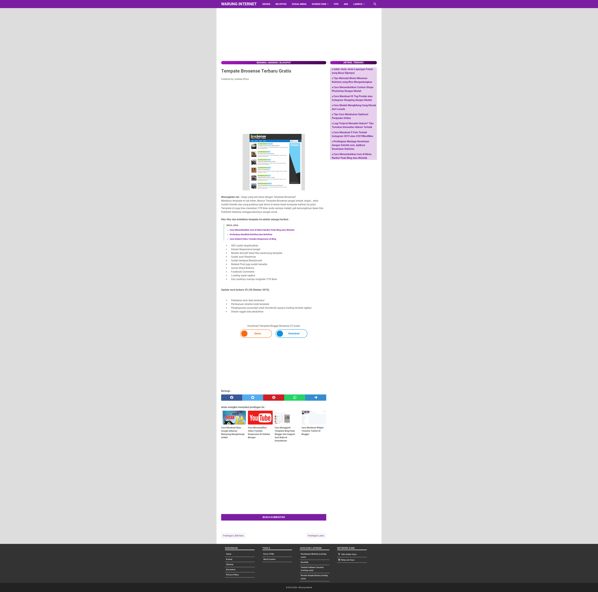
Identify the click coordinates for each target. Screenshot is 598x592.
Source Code (319, 4)
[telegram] (315, 397)
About (228, 554)
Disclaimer (231, 569)
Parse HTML (268, 554)
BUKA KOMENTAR (274, 517)
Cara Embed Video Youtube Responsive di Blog (253, 239)
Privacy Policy (232, 575)
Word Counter (269, 559)
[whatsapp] (294, 397)
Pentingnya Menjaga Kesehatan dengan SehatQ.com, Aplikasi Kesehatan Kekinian (350, 145)
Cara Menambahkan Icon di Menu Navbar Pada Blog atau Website (262, 230)
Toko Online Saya (348, 554)
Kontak (229, 559)
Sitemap (229, 564)
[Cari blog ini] (375, 4)
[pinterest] (273, 397)
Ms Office (281, 4)
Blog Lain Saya (347, 560)
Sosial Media (299, 4)
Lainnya (357, 4)
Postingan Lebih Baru (233, 535)
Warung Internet (239, 4)
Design (266, 4)
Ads (346, 4)
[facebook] (231, 397)
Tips (336, 4)
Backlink (304, 562)
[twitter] (252, 397)
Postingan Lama (316, 535)
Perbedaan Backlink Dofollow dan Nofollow (251, 234)
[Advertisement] (299, 34)
